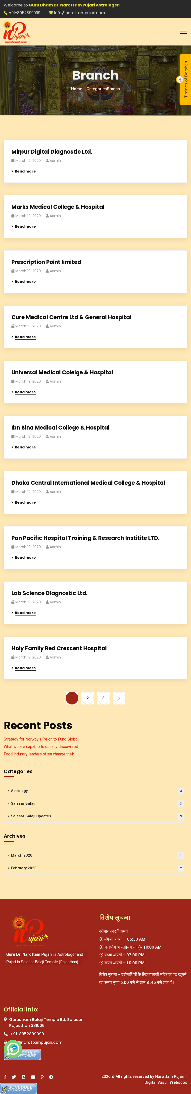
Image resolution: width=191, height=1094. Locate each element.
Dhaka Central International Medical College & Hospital (88, 483)
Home (76, 89)
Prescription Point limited (46, 262)
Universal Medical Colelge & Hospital (62, 372)
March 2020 (96, 855)
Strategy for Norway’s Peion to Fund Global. (41, 739)
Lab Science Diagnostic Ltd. (49, 593)
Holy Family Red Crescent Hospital (59, 648)
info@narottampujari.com (79, 13)
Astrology (96, 790)
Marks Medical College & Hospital (57, 207)
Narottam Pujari (170, 1076)
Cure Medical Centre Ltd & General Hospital (71, 317)
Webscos (178, 1082)
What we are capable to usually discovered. (41, 746)
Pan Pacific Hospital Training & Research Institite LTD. (85, 538)
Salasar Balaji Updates (96, 816)
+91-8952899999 (24, 13)
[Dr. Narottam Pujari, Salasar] (16, 31)
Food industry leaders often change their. (39, 754)
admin (55, 160)
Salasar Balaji (96, 803)
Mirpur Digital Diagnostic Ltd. (51, 152)
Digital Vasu (155, 1082)
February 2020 (96, 868)
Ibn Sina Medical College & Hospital (60, 428)
